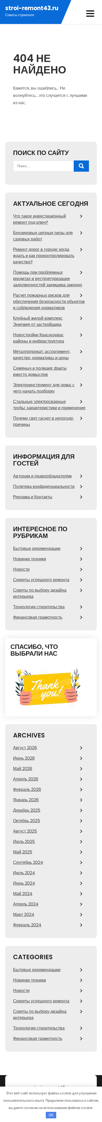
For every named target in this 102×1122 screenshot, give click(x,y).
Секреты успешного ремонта (41, 580)
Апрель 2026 (25, 779)
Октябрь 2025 (26, 821)
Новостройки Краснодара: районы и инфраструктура (38, 338)
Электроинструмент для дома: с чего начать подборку (44, 388)
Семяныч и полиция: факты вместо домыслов (40, 371)
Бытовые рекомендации (36, 548)
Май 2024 (22, 894)
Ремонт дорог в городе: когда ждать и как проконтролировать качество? (43, 255)
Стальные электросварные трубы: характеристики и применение (49, 405)
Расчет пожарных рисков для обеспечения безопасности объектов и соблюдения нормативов (49, 301)
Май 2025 (22, 852)
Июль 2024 (24, 873)
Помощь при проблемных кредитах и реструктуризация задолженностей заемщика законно (47, 278)
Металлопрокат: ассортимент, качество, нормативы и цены (41, 355)
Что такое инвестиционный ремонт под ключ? (39, 219)
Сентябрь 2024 (28, 862)
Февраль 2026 (27, 789)
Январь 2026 (26, 800)
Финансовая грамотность (37, 617)
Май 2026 (22, 769)
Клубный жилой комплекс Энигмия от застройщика (38, 321)
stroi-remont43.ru (31, 8)
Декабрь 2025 (26, 810)
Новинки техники (29, 559)
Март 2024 (23, 915)
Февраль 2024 (27, 925)
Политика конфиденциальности (44, 486)
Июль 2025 (24, 842)
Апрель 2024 (25, 904)
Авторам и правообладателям (42, 476)
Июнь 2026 (24, 758)
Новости (21, 569)
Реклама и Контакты (32, 497)
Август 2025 (25, 831)
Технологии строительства (39, 607)
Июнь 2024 (24, 883)
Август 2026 (25, 748)
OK (51, 1115)
